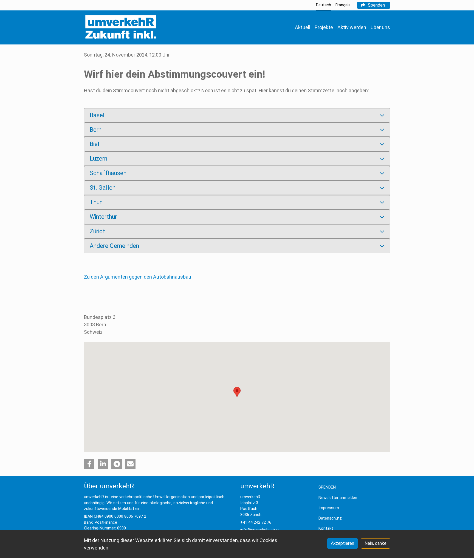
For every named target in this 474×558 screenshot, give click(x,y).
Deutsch (323, 5)
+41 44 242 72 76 (255, 522)
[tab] (237, 115)
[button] (89, 464)
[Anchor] (79, 74)
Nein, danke (375, 543)
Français (343, 5)
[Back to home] (120, 27)
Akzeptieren (342, 543)
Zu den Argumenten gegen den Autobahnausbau (137, 277)
